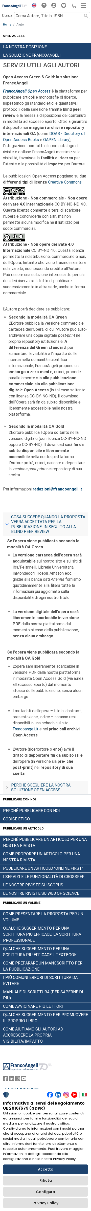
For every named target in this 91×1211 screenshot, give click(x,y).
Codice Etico (16, 819)
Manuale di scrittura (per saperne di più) (43, 995)
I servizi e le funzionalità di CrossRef (43, 876)
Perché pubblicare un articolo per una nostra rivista (45, 842)
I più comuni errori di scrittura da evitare (40, 980)
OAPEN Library (56, 139)
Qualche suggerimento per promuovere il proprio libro (45, 1017)
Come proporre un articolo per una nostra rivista (41, 856)
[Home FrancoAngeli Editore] (15, 6)
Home (7, 24)
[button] (33, 6)
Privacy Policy (45, 1202)
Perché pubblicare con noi (31, 810)
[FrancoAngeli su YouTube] (23, 1079)
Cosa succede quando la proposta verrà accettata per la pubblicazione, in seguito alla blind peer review (48, 524)
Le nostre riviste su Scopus (33, 885)
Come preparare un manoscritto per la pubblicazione (42, 966)
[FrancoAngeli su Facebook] (5, 1079)
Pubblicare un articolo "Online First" (43, 868)
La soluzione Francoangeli (32, 55)
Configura (45, 1191)
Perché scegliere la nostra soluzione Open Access (41, 787)
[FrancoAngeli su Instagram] (17, 1079)
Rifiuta (45, 1180)
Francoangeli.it (25, 729)
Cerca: (7, 15)
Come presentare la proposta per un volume (43, 916)
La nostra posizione (25, 46)
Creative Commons (65, 182)
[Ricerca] (86, 15)
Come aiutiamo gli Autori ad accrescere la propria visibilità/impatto (33, 1035)
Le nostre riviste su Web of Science (41, 893)
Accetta (45, 1169)
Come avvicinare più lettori (33, 1006)
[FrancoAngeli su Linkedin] (11, 1079)
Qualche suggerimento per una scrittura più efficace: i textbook (40, 951)
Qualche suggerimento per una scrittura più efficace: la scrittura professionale (42, 934)
